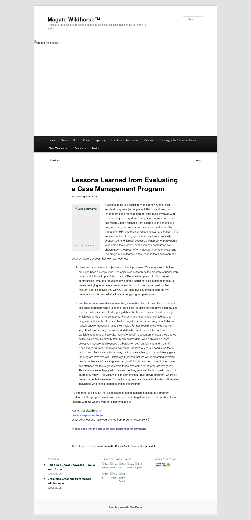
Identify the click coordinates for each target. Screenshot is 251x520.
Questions (149, 140)
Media (95, 148)
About (64, 140)
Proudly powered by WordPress (125, 507)
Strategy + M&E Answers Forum (178, 140)
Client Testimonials (59, 148)
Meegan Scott (122, 446)
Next (199, 160)
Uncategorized (104, 446)
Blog (75, 140)
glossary (100, 140)
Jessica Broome (91, 410)
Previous (54, 160)
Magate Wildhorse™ (74, 19)
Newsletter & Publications (125, 140)
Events (87, 140)
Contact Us (81, 148)
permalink (150, 446)
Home (52, 140)
